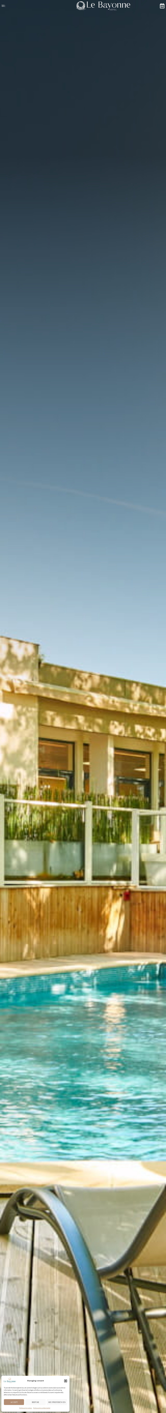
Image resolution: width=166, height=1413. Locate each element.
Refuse (35, 1402)
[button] (65, 1381)
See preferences (56, 1402)
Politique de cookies (25, 1408)
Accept (14, 1402)
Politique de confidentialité (41, 1408)
